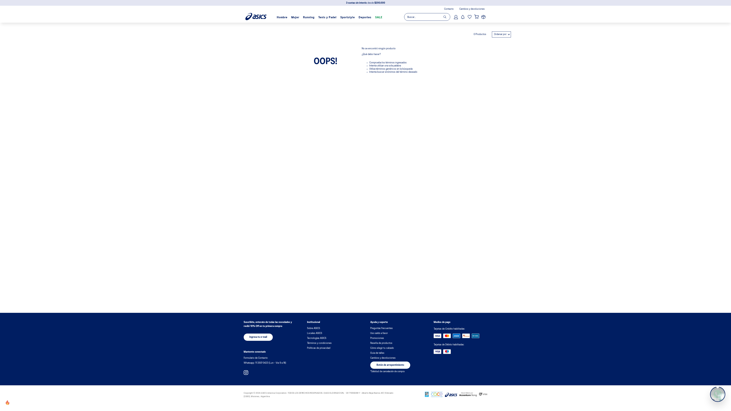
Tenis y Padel (327, 17)
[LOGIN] (456, 17)
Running (308, 17)
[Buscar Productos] (446, 17)
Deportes (365, 17)
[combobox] (427, 17)
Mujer (295, 17)
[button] (258, 337)
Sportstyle (347, 17)
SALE (378, 17)
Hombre (282, 17)
